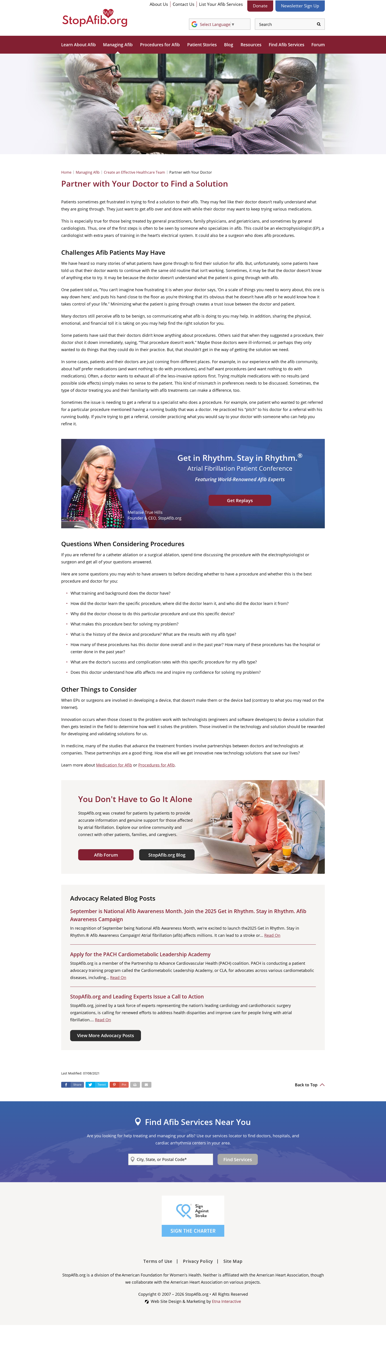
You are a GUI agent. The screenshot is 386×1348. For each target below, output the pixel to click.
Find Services (237, 1159)
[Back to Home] (94, 17)
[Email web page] (146, 1085)
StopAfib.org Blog (166, 855)
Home (66, 172)
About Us (159, 4)
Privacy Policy (198, 1261)
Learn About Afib (78, 45)
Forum (318, 45)
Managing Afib (118, 45)
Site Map (232, 1261)
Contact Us (183, 4)
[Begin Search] (319, 24)
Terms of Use (157, 1261)
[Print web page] (135, 1085)
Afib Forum (106, 855)
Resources (251, 45)
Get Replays (240, 500)
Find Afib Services (286, 45)
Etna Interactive (226, 1301)
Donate (260, 6)
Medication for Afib (114, 765)
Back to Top (307, 1084)
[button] (119, 1085)
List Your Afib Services (221, 4)
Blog (228, 45)
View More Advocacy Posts (105, 1035)
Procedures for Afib (160, 45)
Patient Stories (202, 45)
